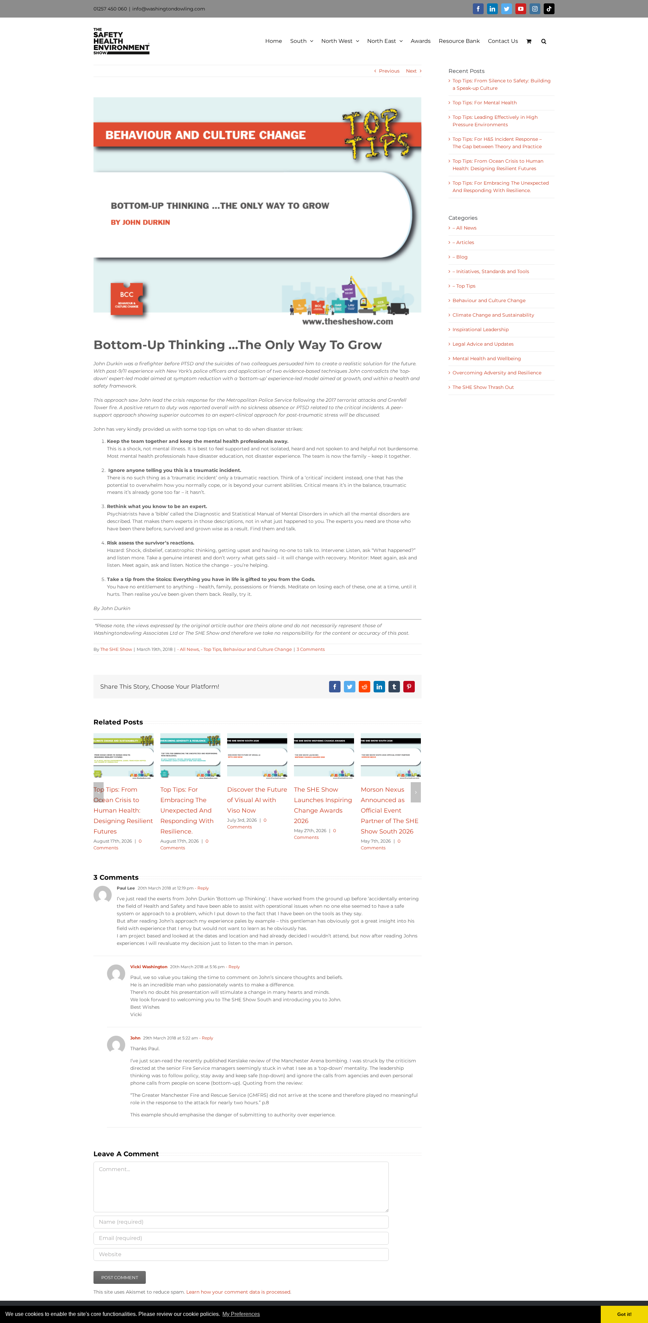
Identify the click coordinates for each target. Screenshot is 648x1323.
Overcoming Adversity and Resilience (497, 373)
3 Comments (311, 649)
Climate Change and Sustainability (493, 315)
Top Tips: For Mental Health (485, 103)
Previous (389, 71)
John (135, 1048)
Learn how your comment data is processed (238, 1302)
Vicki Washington (148, 977)
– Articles (463, 242)
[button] (263, 1315)
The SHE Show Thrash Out (483, 387)
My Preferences (241, 1314)
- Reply (201, 898)
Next (411, 71)
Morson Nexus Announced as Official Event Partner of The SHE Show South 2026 (256, 811)
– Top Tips (464, 286)
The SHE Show (116, 649)
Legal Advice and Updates (483, 344)
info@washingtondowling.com (168, 9)
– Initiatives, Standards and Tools (491, 271)
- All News (188, 649)
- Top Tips (211, 649)
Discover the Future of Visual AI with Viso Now (123, 800)
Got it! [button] (624, 1314)
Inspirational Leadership (481, 329)
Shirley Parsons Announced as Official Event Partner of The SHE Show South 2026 (389, 811)
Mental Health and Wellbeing (487, 358)
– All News (465, 228)
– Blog (460, 257)
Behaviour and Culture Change (257, 649)
